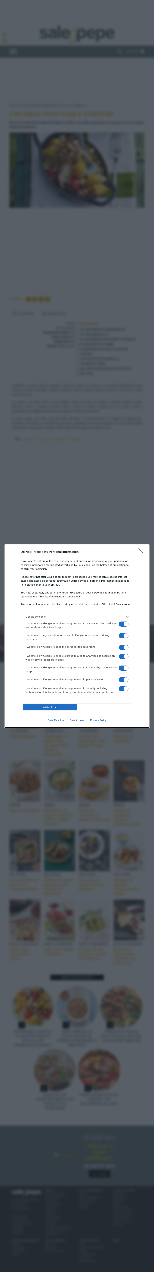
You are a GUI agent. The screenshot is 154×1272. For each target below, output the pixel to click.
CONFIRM (50, 706)
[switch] (123, 624)
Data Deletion (56, 720)
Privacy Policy (98, 720)
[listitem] (77, 617)
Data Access (77, 720)
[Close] (142, 552)
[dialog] (77, 636)
